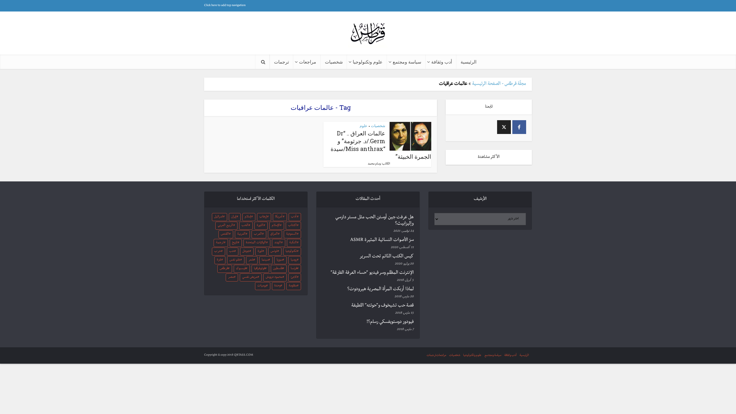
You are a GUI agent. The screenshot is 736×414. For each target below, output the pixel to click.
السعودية (291, 234)
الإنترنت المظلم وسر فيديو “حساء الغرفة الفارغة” (372, 273)
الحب (244, 226)
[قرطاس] (368, 34)
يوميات (261, 286)
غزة (219, 260)
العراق (274, 234)
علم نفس (234, 260)
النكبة (293, 243)
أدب (293, 217)
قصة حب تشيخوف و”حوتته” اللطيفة (382, 306)
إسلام (248, 217)
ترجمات (281, 62)
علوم (363, 125)
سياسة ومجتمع (407, 62)
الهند (277, 243)
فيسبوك (241, 269)
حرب (217, 252)
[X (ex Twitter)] (504, 127)
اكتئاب (292, 226)
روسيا (294, 260)
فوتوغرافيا (259, 269)
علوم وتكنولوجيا (368, 62)
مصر (231, 277)
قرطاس (224, 269)
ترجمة (220, 243)
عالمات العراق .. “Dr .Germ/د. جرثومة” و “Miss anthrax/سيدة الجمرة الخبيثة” (381, 144)
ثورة (260, 252)
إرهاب (263, 217)
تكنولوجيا (291, 252)
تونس (274, 252)
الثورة (260, 226)
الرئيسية (468, 62)
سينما (265, 260)
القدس (225, 234)
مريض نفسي (249, 277)
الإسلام (276, 226)
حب (231, 252)
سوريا (280, 260)
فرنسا (294, 269)
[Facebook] (519, 127)
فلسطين (278, 269)
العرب (258, 234)
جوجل (246, 252)
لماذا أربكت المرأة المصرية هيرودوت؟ (380, 289)
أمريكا (278, 217)
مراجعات (307, 62)
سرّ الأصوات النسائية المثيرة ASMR (382, 240)
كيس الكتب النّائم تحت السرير (386, 257)
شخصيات (334, 62)
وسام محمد (374, 164)
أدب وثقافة (441, 62)
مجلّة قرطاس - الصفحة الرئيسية (499, 84)
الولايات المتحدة (256, 243)
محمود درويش (274, 277)
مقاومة (293, 286)
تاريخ (234, 243)
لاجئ (293, 277)
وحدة (277, 286)
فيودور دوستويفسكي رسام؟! (390, 322)
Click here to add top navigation (225, 5)
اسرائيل (218, 217)
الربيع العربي (225, 226)
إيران (233, 217)
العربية (241, 234)
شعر (251, 260)
